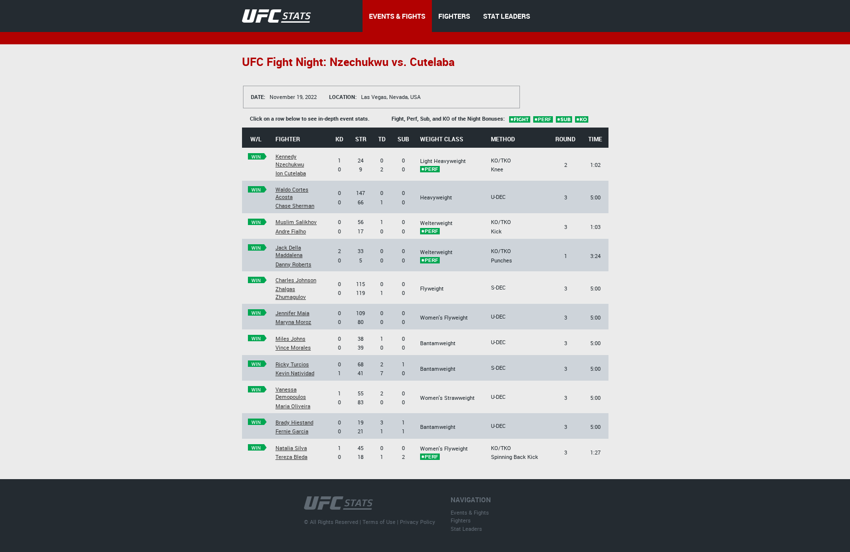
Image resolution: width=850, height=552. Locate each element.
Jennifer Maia (292, 313)
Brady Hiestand (294, 422)
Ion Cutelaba (290, 173)
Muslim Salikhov (296, 222)
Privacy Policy (417, 521)
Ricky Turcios (292, 364)
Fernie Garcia (291, 431)
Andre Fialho (290, 231)
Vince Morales (293, 347)
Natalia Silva (291, 448)
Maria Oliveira (292, 406)
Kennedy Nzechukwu (289, 160)
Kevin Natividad (294, 373)
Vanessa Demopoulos (290, 393)
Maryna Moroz (293, 321)
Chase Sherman (294, 205)
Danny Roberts (293, 264)
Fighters (461, 520)
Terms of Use (379, 521)
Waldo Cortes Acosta (291, 193)
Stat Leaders (466, 528)
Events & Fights (470, 512)
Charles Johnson (295, 280)
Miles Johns (290, 338)
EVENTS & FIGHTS (397, 16)
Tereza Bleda (291, 456)
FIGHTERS (454, 16)
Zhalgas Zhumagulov (290, 292)
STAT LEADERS (506, 16)
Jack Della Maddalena (289, 251)
